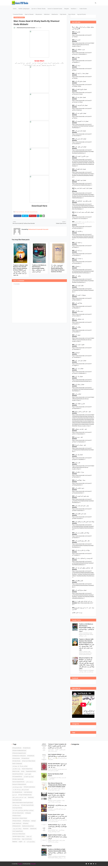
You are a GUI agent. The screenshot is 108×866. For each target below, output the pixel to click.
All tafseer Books (16, 815)
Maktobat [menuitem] (47, 14)
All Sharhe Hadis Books (29, 787)
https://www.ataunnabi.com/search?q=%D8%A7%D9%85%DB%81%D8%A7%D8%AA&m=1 (83, 125)
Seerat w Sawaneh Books (18, 781)
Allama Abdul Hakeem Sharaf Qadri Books (22, 802)
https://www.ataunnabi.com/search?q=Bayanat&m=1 (82, 407)
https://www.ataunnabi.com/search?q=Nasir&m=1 (82, 536)
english (20, 841)
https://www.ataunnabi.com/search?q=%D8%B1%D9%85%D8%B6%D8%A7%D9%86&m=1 (83, 388)
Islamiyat (33, 821)
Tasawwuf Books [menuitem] (18, 14)
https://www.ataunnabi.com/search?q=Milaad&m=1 (82, 306)
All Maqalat (28, 813)
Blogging (20, 863)
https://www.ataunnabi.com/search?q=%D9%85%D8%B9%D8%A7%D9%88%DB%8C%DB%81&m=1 (83, 151)
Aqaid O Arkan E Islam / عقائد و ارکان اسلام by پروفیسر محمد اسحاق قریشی (57, 836)
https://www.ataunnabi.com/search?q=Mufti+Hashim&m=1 (82, 509)
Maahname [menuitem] (55, 14)
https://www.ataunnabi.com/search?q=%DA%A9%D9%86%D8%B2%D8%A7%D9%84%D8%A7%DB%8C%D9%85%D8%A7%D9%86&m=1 (83, 206)
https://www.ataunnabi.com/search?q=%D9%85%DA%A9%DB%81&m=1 (82, 379)
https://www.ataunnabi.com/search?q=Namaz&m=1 (82, 475)
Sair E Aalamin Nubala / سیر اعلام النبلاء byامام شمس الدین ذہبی (57, 755)
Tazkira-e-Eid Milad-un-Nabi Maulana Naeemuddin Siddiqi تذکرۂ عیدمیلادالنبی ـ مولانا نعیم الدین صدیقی (39, 268)
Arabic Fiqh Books (16, 823)
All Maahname (26, 821)
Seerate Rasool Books (17, 774)
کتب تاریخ (14, 794)
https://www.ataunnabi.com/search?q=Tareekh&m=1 (82, 356)
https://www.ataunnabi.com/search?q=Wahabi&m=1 (82, 253)
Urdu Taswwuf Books (17, 831)
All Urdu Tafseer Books (18, 813)
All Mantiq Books (16, 826)
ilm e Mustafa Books (17, 792)
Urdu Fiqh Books (28, 792)
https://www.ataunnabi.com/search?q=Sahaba (82, 76)
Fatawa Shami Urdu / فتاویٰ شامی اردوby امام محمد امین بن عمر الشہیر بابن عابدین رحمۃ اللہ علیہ (57, 816)
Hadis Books (33, 828)
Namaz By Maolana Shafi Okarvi (55, 774)
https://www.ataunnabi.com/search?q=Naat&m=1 (82, 322)
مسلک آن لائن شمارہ (16, 828)
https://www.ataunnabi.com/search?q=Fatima (82, 116)
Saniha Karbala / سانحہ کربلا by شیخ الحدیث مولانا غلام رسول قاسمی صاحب (57, 826)
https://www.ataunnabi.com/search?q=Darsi (82, 68)
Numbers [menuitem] (73, 8)
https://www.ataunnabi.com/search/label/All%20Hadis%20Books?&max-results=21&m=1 (83, 44)
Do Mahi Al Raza (16, 839)
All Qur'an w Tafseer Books (28, 761)
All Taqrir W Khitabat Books (24, 794)
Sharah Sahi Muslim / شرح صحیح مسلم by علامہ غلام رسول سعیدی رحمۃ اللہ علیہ (57, 765)
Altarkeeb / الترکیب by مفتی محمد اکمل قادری (57, 806)
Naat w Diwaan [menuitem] (29, 14)
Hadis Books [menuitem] (83, 8)
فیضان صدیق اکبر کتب (17, 787)
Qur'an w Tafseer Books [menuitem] (38, 8)
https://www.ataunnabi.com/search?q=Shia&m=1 (82, 245)
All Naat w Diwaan (16, 821)
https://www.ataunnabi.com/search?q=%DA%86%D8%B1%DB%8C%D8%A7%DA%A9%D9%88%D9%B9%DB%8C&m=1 (83, 526)
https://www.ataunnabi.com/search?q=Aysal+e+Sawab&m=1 (82, 458)
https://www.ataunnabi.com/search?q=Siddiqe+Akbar (82, 84)
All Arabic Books (16, 761)
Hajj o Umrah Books (27, 839)
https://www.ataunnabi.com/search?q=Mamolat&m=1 (82, 298)
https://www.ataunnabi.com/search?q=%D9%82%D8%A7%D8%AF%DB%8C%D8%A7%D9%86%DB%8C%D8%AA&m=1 (83, 236)
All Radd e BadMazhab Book (19, 750)
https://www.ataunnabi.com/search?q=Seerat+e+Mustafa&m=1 (82, 52)
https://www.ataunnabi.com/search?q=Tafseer (82, 35)
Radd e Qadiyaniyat (17, 763)
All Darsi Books (16, 758)
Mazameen (25, 828)
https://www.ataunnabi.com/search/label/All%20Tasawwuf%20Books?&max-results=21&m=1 (83, 339)
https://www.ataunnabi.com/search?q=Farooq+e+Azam (82, 92)
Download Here (39, 205)
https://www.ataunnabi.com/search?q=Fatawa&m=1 (82, 348)
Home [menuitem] (14, 8)
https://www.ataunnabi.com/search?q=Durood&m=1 (82, 314)
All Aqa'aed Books (19, 212)
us (24, 841)
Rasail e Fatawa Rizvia (27, 768)
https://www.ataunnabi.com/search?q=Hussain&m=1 (82, 142)
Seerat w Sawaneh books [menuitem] (55, 8)
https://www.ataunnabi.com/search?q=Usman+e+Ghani (82, 100)
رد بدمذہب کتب (29, 781)
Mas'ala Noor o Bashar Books (19, 818)
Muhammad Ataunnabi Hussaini (26, 27)
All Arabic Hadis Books (17, 779)
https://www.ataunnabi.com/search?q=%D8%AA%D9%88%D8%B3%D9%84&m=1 (83, 449)
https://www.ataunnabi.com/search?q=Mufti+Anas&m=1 (82, 517)
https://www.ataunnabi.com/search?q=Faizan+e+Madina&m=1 (82, 371)
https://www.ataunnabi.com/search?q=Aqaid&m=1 (82, 60)
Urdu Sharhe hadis (16, 800)
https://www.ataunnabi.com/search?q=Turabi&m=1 (82, 553)
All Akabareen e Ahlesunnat (19, 755)
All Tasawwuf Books (17, 776)
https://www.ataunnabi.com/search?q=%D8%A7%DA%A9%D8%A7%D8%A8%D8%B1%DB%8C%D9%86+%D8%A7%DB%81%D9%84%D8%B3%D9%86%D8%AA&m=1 (83, 162)
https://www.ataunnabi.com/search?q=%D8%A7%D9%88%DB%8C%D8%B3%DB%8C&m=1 (83, 500)
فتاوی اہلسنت (28, 774)
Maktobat (14, 841)
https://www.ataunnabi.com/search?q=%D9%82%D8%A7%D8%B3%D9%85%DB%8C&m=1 (83, 545)
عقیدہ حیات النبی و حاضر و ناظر (19, 797)
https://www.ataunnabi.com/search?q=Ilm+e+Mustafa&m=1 (82, 432)
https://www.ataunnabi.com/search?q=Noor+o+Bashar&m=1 (82, 440)
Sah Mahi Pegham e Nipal (18, 836)
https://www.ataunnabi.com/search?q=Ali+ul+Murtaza (82, 108)
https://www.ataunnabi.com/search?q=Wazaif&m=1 (82, 330)
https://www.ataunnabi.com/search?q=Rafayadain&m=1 (82, 483)
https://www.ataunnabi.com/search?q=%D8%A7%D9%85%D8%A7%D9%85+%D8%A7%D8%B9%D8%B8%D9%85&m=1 (83, 174)
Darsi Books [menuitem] (71, 14)
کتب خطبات (28, 836)
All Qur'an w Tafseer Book (18, 834)
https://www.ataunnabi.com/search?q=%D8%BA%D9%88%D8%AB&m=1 (82, 183)
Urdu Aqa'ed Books (17, 807)
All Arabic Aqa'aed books (31, 212)
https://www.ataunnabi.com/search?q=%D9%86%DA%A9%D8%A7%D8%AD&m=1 (83, 585)
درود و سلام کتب (15, 805)
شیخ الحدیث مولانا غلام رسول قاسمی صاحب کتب (22, 810)
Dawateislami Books (31, 771)
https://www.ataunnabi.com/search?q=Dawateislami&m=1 (82, 491)
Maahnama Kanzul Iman (28, 826)
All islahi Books (26, 748)
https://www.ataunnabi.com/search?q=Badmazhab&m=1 (82, 226)
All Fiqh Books (30, 755)
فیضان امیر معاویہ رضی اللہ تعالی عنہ (20, 789)
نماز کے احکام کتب (16, 768)
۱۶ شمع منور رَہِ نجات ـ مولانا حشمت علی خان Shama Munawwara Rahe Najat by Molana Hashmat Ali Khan (57, 268)
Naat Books (31, 797)
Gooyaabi (33, 863)
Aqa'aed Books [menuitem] (81, 14)
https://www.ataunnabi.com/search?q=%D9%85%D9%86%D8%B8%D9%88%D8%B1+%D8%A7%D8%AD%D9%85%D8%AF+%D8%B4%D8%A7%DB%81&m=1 (83, 573)
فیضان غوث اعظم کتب (28, 776)
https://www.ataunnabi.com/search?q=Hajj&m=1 (82, 364)
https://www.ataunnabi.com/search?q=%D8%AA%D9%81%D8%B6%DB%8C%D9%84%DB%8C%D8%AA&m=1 (83, 270)
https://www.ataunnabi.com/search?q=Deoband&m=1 (82, 261)
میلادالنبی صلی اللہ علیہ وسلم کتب (19, 766)
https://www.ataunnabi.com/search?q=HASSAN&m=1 (82, 134)
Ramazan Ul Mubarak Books (19, 784)
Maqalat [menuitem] (66, 8)
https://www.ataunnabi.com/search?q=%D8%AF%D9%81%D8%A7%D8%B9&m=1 (83, 290)
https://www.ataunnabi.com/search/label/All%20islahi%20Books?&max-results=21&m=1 (83, 398)
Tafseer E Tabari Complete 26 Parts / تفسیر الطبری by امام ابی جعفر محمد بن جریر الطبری (57, 745)
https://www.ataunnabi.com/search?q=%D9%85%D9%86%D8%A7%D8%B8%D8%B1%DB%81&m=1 (83, 280)
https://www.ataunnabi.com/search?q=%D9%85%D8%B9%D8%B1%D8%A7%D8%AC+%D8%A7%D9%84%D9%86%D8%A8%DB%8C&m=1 (83, 595)
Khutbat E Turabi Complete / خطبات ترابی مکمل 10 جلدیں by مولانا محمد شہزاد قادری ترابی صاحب (56, 795)
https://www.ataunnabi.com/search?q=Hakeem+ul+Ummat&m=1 (82, 217)
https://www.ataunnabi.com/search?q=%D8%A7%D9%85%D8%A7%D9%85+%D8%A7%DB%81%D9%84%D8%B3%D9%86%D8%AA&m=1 (83, 195)
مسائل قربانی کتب (31, 841)
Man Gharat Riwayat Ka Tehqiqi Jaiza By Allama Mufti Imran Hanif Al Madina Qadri (57, 784)
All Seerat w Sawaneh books (19, 753)
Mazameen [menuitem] (39, 14)
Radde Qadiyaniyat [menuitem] (23, 8)
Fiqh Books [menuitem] (63, 14)
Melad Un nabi (15, 771)
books (22, 771)
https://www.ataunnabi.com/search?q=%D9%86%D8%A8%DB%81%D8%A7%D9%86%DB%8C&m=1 (83, 562)
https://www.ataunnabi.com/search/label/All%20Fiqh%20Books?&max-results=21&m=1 (83, 467)
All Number (25, 823)
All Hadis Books (25, 758)
